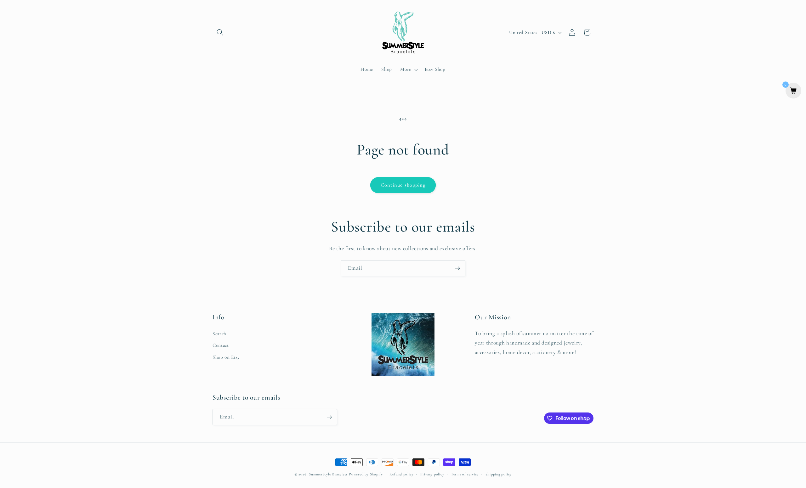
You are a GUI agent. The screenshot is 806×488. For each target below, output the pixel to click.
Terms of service (465, 474)
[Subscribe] (457, 268)
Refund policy (401, 474)
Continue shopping (403, 185)
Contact (221, 345)
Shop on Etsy (226, 357)
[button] (220, 32)
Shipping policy (498, 474)
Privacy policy (432, 474)
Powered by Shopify (366, 474)
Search (219, 333)
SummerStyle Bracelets (328, 474)
